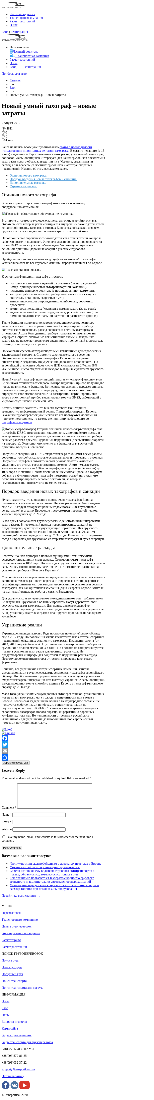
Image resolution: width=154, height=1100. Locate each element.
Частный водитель (25, 51)
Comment (9, 807)
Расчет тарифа (11, 940)
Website (7, 829)
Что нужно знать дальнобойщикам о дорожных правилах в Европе (55, 863)
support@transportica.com (18, 1069)
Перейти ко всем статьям (22, 895)
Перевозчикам (11, 912)
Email (6, 822)
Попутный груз (12, 974)
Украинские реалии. (23, 186)
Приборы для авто (14, 73)
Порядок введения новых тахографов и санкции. (43, 179)
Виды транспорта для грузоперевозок (27, 1042)
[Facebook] (53, 738)
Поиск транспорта (14, 981)
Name (7, 814)
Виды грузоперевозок (16, 1035)
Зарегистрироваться (15, 762)
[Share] (53, 757)
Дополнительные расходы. (28, 182)
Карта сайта (10, 1028)
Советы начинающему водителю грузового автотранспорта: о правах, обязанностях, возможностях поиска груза (52, 872)
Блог (13, 87)
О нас (13, 63)
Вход (5, 31)
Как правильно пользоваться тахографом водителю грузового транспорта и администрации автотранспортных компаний (52, 879)
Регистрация (19, 31)
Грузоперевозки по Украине (21, 933)
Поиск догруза (12, 967)
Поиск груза (10, 960)
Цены (5, 1015)
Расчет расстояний (22, 59)
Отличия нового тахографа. (28, 175)
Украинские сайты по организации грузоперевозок (45, 867)
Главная (15, 80)
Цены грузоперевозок (16, 926)
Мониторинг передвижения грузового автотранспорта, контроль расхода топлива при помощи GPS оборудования (54, 886)
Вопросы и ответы (14, 1021)
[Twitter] (53, 744)
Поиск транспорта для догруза (22, 987)
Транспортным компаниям (20, 919)
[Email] (53, 751)
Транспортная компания (26, 17)
